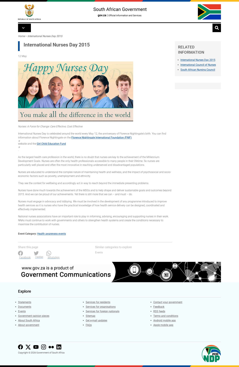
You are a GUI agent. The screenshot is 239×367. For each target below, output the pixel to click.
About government (28, 325)
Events (99, 252)
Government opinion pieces (33, 315)
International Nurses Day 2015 (44, 36)
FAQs (89, 325)
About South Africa (29, 320)
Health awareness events (51, 233)
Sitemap (90, 315)
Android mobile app (164, 320)
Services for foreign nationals (102, 311)
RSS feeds (159, 311)
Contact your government (167, 302)
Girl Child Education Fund (51, 143)
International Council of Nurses (198, 64)
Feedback (158, 306)
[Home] (29, 12)
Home (21, 36)
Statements (24, 302)
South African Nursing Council (197, 69)
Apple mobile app (163, 325)
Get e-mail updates (96, 320)
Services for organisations (101, 306)
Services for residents (98, 302)
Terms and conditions (165, 315)
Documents (24, 306)
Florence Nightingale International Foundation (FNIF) (101, 137)
